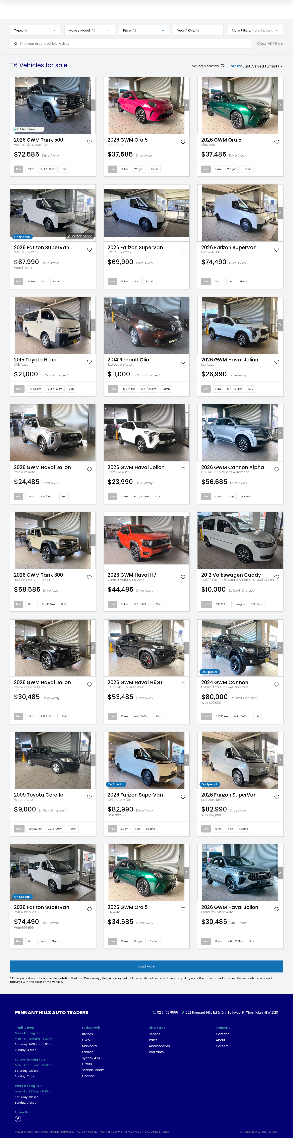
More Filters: (241, 30)
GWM (86, 1040)
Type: (18, 30)
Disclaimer (151, 1131)
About (220, 1040)
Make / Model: (79, 30)
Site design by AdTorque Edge (259, 1132)
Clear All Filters (270, 44)
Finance (88, 1076)
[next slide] (92, 105)
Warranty (156, 1052)
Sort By (234, 66)
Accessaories (159, 1046)
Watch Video (82, 236)
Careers (222, 1046)
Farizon (87, 1052)
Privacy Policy (133, 1131)
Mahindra (89, 1046)
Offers (87, 1064)
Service (154, 1034)
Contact (222, 1034)
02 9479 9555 (167, 1012)
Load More (146, 966)
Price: (127, 30)
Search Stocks (93, 1070)
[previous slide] (13, 105)
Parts (153, 1040)
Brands (87, 1034)
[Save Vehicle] (89, 143)
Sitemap (165, 1131)
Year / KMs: (186, 30)
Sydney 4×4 (91, 1058)
